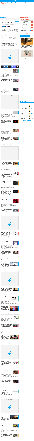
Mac (23, 103)
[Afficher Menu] (0, 0)
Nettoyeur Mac (31, 2)
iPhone (25, 103)
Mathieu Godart (4, 24)
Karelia (12, 32)
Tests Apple (9, 2)
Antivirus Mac (15, 2)
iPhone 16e (23, 118)
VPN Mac (19, 2)
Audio (31, 103)
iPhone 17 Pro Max (24, 108)
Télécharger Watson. (4, 47)
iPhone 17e (23, 106)
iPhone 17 (22, 113)
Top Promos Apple (3, 2)
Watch (29, 103)
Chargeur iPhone (25, 2)
